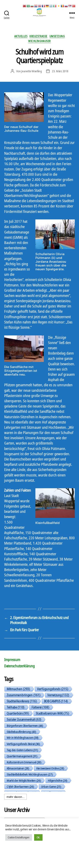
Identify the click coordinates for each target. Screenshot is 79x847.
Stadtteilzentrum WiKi (52, 713)
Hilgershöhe (57, 780)
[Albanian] (25, 5)
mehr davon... (15, 796)
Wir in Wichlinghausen (22, 737)
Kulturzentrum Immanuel (24, 762)
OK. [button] (38, 837)
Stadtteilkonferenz (22, 701)
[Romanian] (62, 5)
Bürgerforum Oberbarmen (25, 725)
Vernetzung (58, 695)
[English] (40, 5)
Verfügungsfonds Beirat (23, 744)
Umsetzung (57, 36)
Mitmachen (18, 689)
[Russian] (66, 5)
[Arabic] (28, 5)
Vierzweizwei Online (50, 768)
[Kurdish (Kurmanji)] (59, 5)
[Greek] (51, 5)
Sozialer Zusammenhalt (24, 719)
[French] (44, 5)
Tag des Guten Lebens (22, 750)
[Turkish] (74, 5)
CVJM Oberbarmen (20, 786)
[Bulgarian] (32, 5)
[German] (47, 5)
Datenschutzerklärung (19, 665)
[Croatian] (36, 5)
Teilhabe (15, 707)
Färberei (40, 707)
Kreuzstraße (38, 36)
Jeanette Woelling (31, 71)
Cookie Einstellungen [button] (18, 837)
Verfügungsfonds (52, 689)
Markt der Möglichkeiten (24, 780)
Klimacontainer (18, 768)
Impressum (12, 659)
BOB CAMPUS (56, 701)
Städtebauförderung (21, 731)
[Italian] (55, 5)
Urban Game (51, 786)
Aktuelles (21, 36)
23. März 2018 (60, 71)
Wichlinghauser (39, 41)
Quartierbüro (18, 713)
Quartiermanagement (22, 756)
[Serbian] (70, 5)
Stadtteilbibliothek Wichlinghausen (29, 774)
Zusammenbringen (23, 695)
